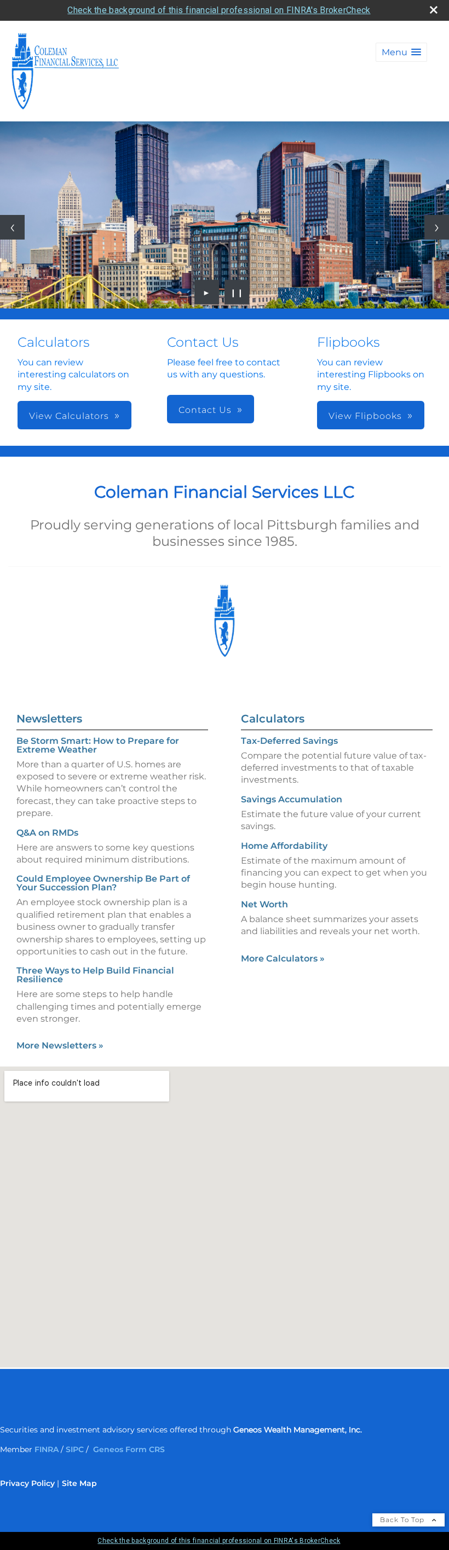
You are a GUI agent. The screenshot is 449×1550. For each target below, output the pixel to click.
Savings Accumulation (291, 799)
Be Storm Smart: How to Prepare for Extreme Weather (97, 745)
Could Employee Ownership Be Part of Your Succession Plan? (103, 883)
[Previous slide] (12, 227)
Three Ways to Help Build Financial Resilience (95, 974)
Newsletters (49, 718)
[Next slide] (436, 227)
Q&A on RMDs (47, 833)
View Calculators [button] (69, 416)
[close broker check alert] (433, 9)
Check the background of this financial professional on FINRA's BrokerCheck (218, 10)
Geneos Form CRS (130, 1449)
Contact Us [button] (205, 410)
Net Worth (264, 904)
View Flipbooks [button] (365, 416)
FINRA (46, 1449)
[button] (401, 52)
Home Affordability (284, 846)
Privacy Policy (27, 1483)
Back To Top (403, 1520)
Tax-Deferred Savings (289, 741)
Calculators (272, 718)
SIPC (75, 1449)
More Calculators (283, 958)
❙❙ (237, 292)
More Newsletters (59, 1045)
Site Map (79, 1483)
